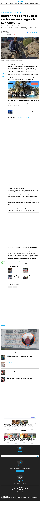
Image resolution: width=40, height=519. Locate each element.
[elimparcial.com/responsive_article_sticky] (39, 512)
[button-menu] (1, 1)
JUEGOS (2, 3)
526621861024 (20, 467)
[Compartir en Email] (34, 32)
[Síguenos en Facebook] (12, 489)
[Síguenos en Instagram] (17, 489)
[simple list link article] (20, 340)
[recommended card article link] (10, 112)
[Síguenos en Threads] (25, 489)
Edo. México (10, 3)
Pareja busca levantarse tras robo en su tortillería (32, 277)
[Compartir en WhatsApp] (25, 32)
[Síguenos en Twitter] (14, 489)
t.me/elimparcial (20, 481)
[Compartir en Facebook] (28, 32)
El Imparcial (5, 12)
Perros (15, 286)
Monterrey (22, 3)
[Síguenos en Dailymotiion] (28, 489)
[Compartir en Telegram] (32, 32)
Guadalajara (16, 3)
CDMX (6, 3)
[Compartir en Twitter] (30, 32)
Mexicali (13, 12)
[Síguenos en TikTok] (22, 489)
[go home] (20, 496)
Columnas (27, 3)
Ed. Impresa (32, 3)
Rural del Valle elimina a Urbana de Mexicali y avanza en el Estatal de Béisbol (17, 278)
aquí (26, 263)
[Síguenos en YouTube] (20, 489)
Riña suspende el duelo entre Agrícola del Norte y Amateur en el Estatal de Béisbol (33, 271)
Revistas (36, 3)
